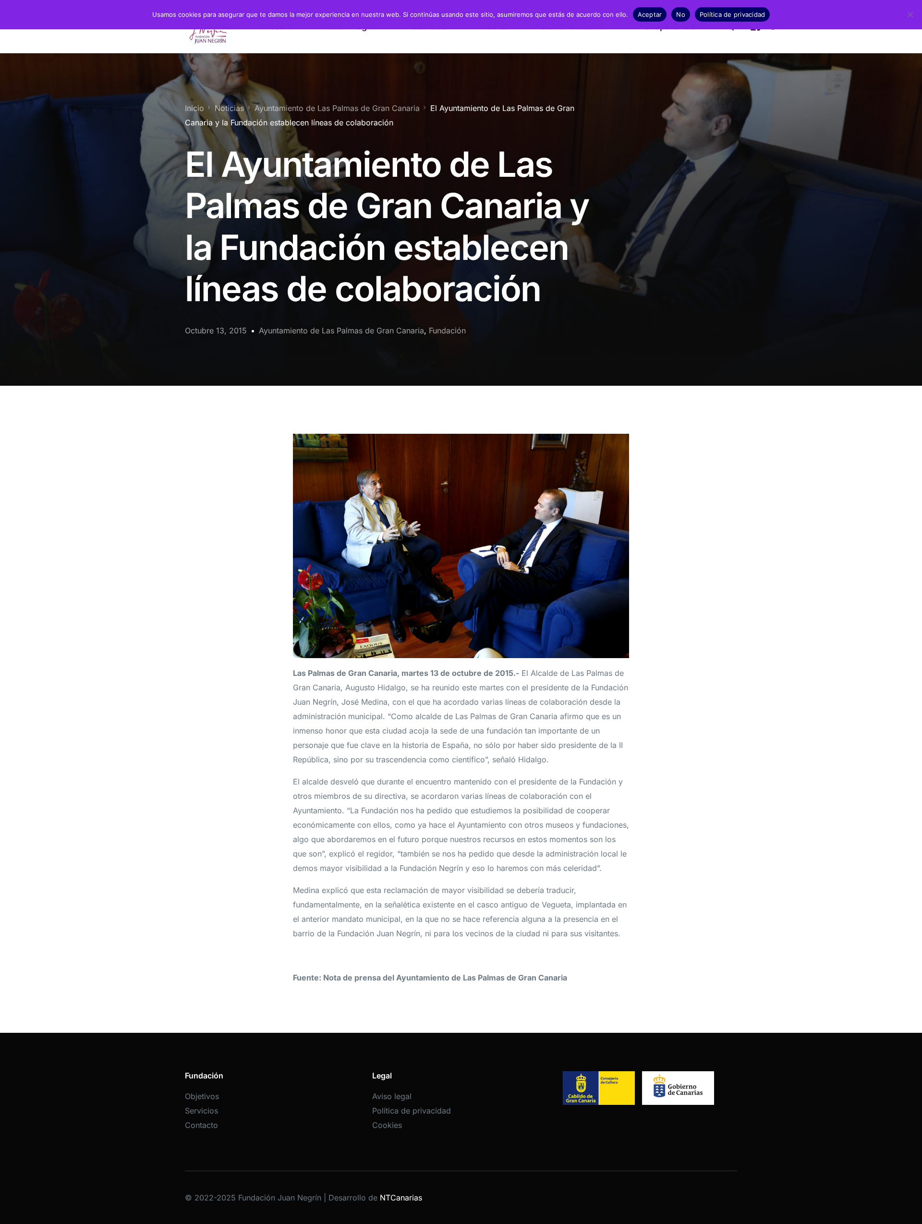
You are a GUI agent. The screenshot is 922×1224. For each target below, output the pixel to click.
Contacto (201, 1125)
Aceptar (650, 14)
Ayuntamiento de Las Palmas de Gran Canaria (341, 330)
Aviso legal (392, 1096)
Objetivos (202, 1096)
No (680, 14)
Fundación (447, 330)
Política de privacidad (411, 1110)
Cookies (387, 1125)
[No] (910, 14)
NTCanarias (401, 1197)
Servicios (201, 1110)
